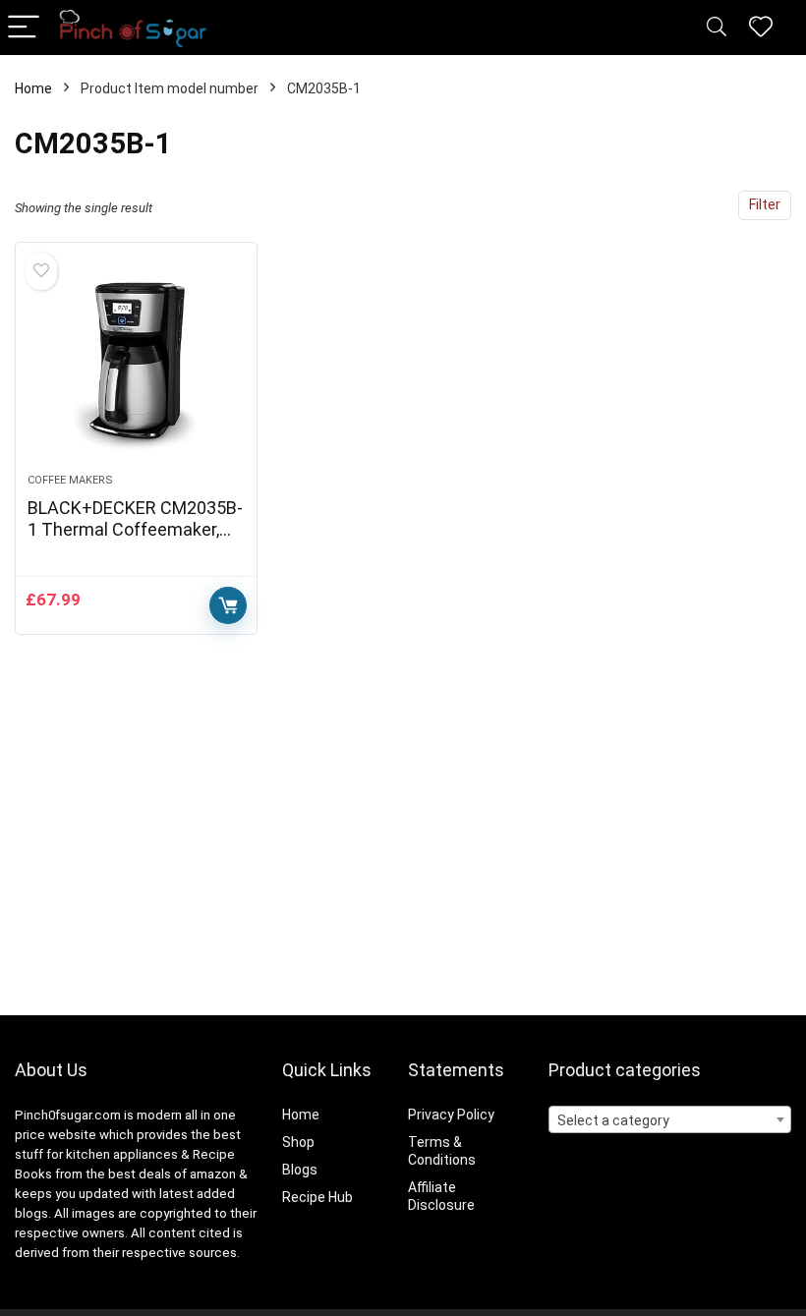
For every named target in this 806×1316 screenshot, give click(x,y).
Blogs (299, 1169)
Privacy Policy (451, 1114)
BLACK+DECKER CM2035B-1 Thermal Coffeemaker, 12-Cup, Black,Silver (135, 529)
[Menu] (23, 28)
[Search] (716, 28)
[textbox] (669, 1120)
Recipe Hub (319, 1197)
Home (33, 88)
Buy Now (228, 605)
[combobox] (669, 1119)
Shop (298, 1142)
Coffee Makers (70, 480)
